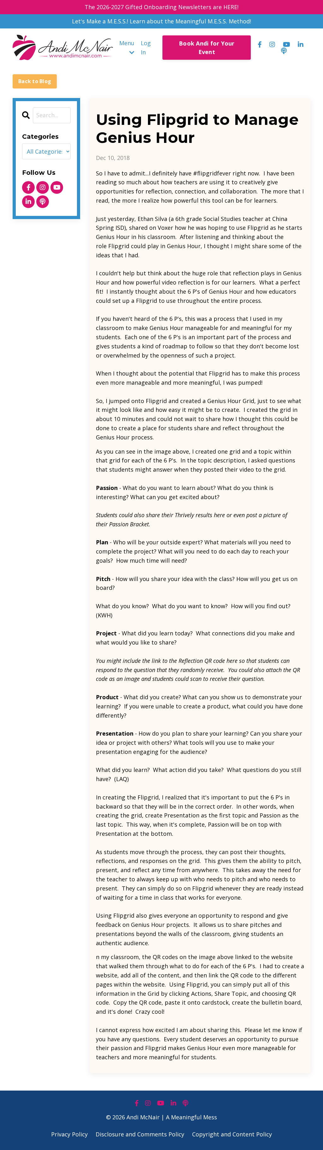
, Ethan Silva (150, 219)
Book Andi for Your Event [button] (207, 48)
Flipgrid (257, 227)
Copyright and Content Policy (232, 1134)
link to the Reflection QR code (187, 660)
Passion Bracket (129, 524)
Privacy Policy (69, 1134)
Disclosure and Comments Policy (140, 1134)
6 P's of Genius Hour (214, 291)
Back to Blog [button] (34, 81)
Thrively (184, 515)
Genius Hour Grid (230, 401)
